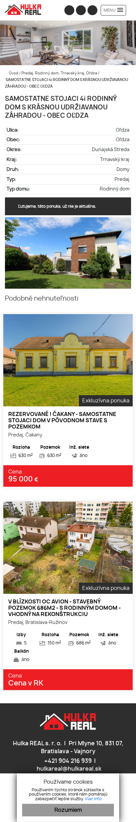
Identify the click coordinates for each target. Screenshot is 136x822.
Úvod (13, 73)
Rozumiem (68, 810)
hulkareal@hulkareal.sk (68, 769)
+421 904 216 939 (67, 761)
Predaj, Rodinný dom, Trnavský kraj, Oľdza (59, 73)
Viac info (93, 799)
